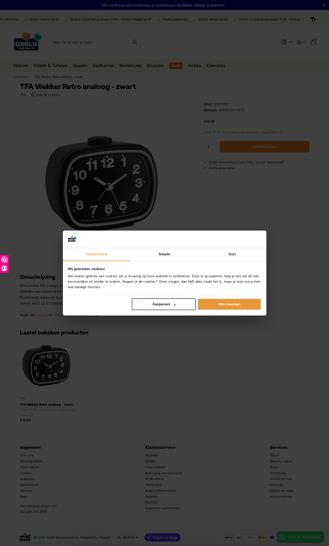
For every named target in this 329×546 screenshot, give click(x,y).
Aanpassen (161, 304)
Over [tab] (232, 254)
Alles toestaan (229, 304)
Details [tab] (164, 254)
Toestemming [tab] (96, 254)
